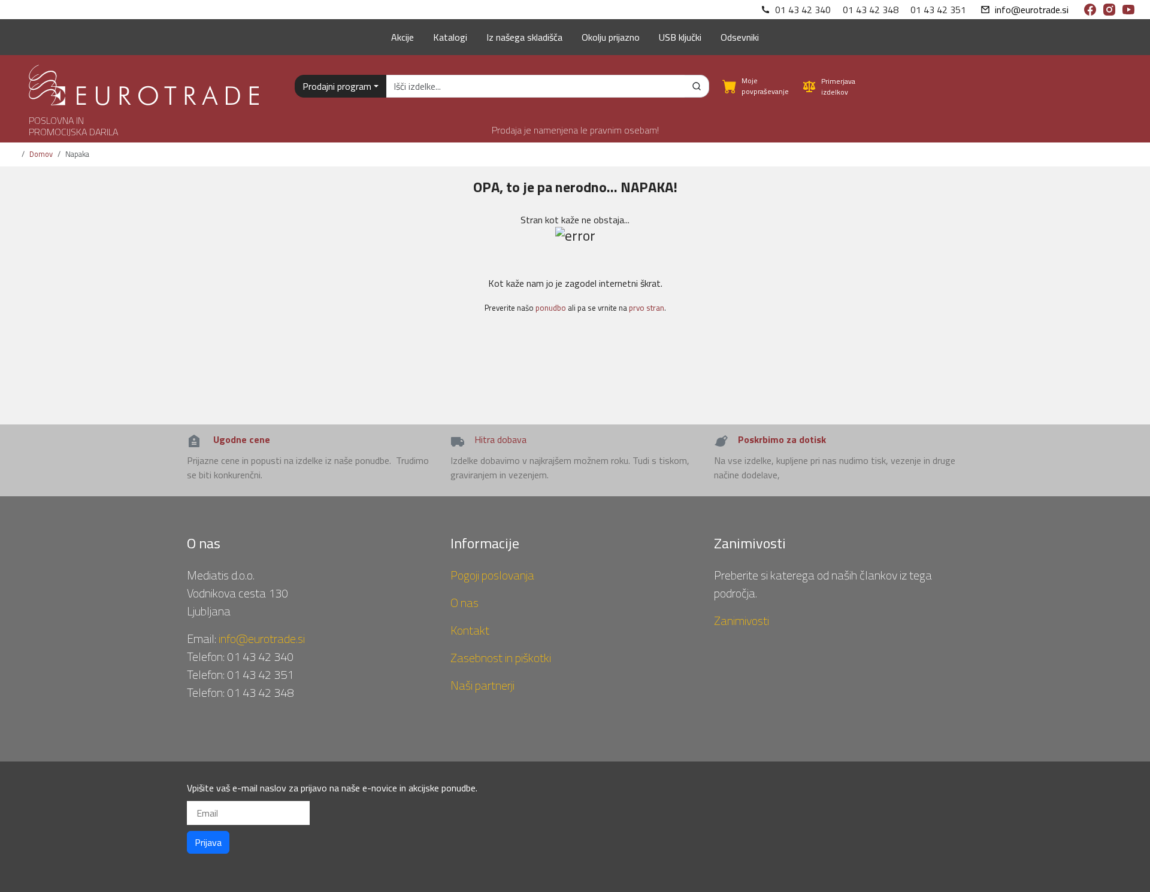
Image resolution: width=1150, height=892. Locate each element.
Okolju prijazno (611, 37)
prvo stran (646, 308)
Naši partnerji (482, 685)
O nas (464, 602)
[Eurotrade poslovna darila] (144, 80)
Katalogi (450, 37)
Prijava (208, 842)
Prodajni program (336, 86)
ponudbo (550, 308)
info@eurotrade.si (1032, 9)
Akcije (402, 37)
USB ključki (680, 37)
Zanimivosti (741, 620)
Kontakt (469, 630)
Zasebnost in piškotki (500, 657)
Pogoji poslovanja (492, 575)
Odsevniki (740, 37)
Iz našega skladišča (524, 37)
